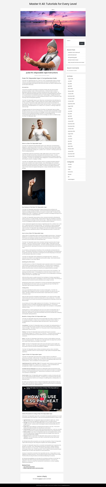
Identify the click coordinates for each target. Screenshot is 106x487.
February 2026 (71, 91)
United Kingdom (71, 179)
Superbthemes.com (66, 485)
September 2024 (71, 131)
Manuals (69, 174)
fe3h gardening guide (72, 57)
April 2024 (70, 143)
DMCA (53, 9)
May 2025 (70, 113)
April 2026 (70, 86)
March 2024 (70, 146)
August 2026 (70, 78)
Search (68, 40)
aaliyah (47, 75)
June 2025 (70, 111)
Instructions (70, 171)
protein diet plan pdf (72, 54)
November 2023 (71, 156)
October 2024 (71, 128)
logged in (40, 478)
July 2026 (70, 81)
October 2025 (71, 101)
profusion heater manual (73, 59)
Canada (69, 166)
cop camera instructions (29, 466)
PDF (68, 176)
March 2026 (70, 88)
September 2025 (71, 103)
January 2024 (70, 151)
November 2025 (71, 98)
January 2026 (70, 93)
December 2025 (71, 96)
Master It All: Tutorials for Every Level (53, 4)
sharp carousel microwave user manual (76, 62)
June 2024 (70, 138)
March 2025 (70, 118)
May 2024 (70, 141)
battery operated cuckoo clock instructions (33, 468)
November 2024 (71, 126)
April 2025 (70, 116)
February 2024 (71, 148)
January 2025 (70, 121)
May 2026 (70, 83)
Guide (69, 169)
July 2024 (70, 136)
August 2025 (70, 106)
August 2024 (70, 133)
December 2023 (71, 153)
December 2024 (71, 123)
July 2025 (70, 108)
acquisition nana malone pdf (74, 52)
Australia (70, 164)
